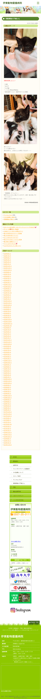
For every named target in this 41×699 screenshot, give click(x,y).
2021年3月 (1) (7, 358)
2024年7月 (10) (8, 293)
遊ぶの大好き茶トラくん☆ (11, 235)
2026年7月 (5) (7, 256)
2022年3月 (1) (7, 334)
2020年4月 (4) (7, 375)
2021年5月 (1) (7, 354)
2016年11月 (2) (8, 434)
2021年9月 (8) (7, 346)
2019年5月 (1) (7, 391)
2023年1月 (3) (7, 317)
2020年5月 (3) (7, 373)
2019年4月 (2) (7, 393)
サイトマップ (34, 630)
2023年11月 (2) (8, 303)
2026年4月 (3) (7, 260)
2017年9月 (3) (7, 418)
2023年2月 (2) (7, 315)
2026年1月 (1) (7, 264)
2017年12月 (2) (8, 412)
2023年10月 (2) (8, 305)
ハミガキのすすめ (18, 500)
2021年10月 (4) (8, 344)
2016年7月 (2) (7, 440)
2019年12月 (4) (8, 379)
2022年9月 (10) (8, 325)
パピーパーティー (18, 496)
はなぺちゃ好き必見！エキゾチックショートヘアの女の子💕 (20, 227)
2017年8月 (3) (7, 420)
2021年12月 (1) (8, 340)
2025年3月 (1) (7, 282)
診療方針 (15, 465)
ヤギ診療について (18, 472)
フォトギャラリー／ (21, 469)
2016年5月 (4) (7, 443)
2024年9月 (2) (7, 288)
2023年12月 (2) (8, 301)
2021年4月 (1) (7, 356)
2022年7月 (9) (7, 329)
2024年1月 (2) (7, 299)
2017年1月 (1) (7, 430)
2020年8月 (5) (7, 367)
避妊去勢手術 (17, 491)
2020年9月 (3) (7, 364)
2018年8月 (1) (7, 401)
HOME (15, 457)
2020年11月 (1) (8, 360)
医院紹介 (15, 461)
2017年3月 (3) (7, 428)
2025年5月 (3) (7, 278)
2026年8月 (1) (7, 253)
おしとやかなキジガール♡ (11, 237)
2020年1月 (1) (7, 377)
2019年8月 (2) (7, 387)
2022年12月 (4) (8, 319)
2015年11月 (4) (8, 445)
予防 (14, 487)
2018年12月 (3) (8, 395)
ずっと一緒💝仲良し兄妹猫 (11, 229)
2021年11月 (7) (8, 342)
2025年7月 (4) (7, 274)
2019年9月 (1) (7, 385)
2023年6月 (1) (7, 313)
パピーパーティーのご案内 (10, 630)
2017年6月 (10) (8, 424)
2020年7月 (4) (7, 369)
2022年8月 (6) (7, 327)
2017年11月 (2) (8, 414)
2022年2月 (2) (7, 336)
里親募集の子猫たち (9, 219)
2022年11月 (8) (8, 321)
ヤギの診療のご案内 (9, 217)
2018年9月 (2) (7, 399)
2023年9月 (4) (7, 307)
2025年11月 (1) (8, 268)
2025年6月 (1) (7, 276)
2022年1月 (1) (7, 338)
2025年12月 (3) (8, 266)
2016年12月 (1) (8, 432)
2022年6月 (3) (7, 332)
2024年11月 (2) (8, 284)
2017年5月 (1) (7, 426)
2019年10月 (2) (8, 383)
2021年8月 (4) (7, 348)
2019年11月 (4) (8, 381)
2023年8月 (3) (7, 309)
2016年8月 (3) (7, 438)
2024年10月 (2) (8, 286)
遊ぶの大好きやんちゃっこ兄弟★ (13, 233)
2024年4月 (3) (7, 297)
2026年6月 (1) (7, 258)
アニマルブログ (8, 215)
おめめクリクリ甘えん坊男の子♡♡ (13, 231)
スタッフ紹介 (17, 476)
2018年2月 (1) (7, 410)
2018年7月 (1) (7, 403)
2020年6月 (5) (7, 371)
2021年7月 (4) (7, 350)
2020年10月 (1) (8, 362)
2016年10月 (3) (8, 436)
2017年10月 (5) (8, 416)
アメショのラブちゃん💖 (10, 243)
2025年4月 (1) (7, 280)
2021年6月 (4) (7, 352)
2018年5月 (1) (7, 408)
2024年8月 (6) (7, 290)
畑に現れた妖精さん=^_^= (11, 241)
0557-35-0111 (17, 649)
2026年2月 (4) (7, 262)
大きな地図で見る (16, 541)
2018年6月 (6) (7, 406)
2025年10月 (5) (8, 270)
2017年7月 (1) (7, 422)
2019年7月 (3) (7, 389)
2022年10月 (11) (8, 323)
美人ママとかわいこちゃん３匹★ (13, 239)
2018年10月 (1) (8, 397)
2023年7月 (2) (7, 311)
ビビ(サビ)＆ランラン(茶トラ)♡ (12, 245)
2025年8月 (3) (7, 272)
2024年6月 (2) (7, 295)
